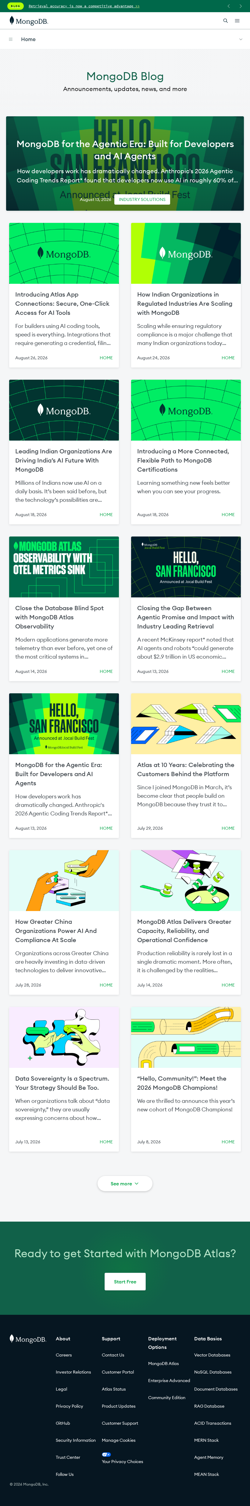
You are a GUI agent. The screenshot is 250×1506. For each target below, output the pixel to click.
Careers (64, 1355)
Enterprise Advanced (169, 1380)
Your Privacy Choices (122, 1461)
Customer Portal (118, 1372)
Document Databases (216, 1389)
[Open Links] (237, 20)
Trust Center (68, 1457)
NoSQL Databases (213, 1372)
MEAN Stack (206, 1474)
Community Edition (166, 1397)
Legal (61, 1389)
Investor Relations (73, 1372)
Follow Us (65, 1474)
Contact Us (113, 1355)
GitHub (63, 1423)
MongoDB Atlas (163, 1363)
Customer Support (120, 1423)
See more (121, 1184)
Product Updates (119, 1406)
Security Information (76, 1440)
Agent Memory (208, 1457)
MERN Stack (206, 1440)
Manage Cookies (119, 1440)
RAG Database (209, 1406)
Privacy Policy (69, 1406)
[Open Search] (225, 20)
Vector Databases (212, 1355)
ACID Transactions (212, 1423)
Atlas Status (114, 1389)
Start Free (125, 1282)
